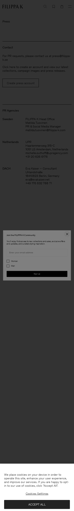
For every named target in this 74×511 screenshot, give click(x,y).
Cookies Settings (37, 493)
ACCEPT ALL (37, 504)
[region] (37, 487)
